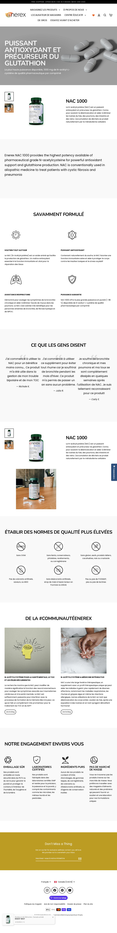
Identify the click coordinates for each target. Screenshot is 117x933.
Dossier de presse (74, 904)
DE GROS (42, 20)
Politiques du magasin (33, 904)
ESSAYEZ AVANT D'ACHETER (65, 20)
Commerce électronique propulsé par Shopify (68, 915)
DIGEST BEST (20, 919)
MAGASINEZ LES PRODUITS (44, 9)
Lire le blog (10, 712)
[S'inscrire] (79, 858)
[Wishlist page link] (93, 15)
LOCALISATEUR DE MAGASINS (46, 15)
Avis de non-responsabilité (54, 904)
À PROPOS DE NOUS (74, 9)
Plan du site (88, 904)
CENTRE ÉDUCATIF (74, 15)
